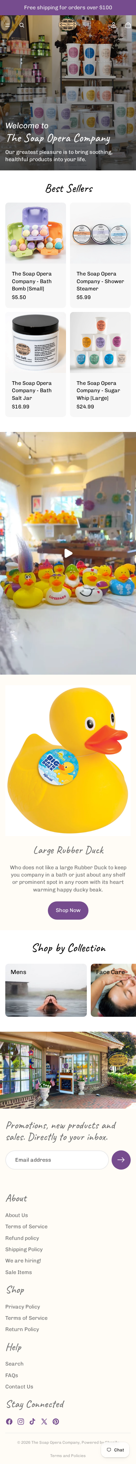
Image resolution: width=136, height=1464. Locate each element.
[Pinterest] (56, 1422)
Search (14, 1364)
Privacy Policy (22, 1307)
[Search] (22, 25)
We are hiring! (23, 1261)
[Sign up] (121, 1160)
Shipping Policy (24, 1249)
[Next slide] (123, 990)
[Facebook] (9, 1422)
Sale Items (18, 1272)
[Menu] (7, 25)
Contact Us (19, 1387)
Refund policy (22, 1238)
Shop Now (68, 910)
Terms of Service (26, 1227)
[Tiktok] (32, 1422)
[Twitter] (44, 1422)
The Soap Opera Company (55, 1442)
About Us (16, 1215)
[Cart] (128, 25)
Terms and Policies (68, 1455)
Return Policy (22, 1329)
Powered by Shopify (100, 1442)
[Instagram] (21, 1422)
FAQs (11, 1375)
